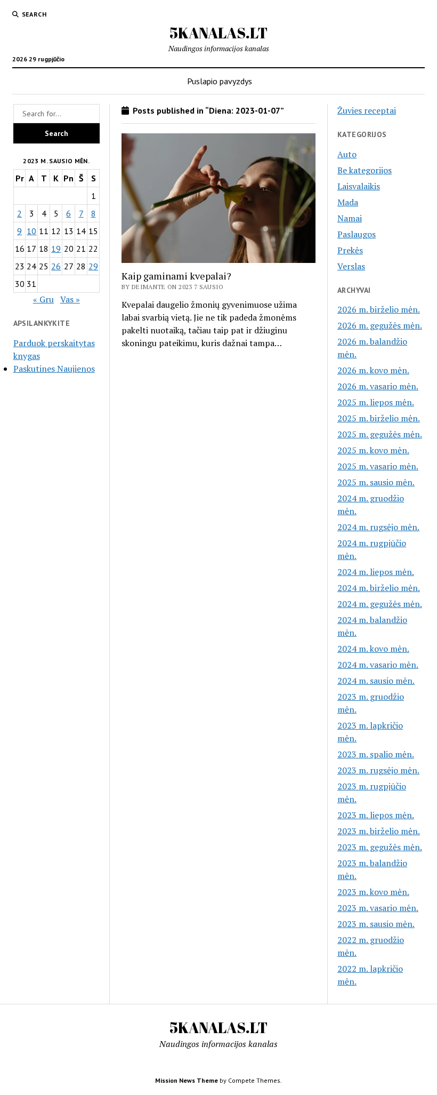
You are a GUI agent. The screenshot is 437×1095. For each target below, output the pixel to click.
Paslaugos (356, 234)
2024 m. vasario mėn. (377, 664)
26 (56, 266)
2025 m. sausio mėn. (376, 482)
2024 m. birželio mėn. (378, 588)
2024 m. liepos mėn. (375, 572)
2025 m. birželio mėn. (378, 418)
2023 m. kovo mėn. (373, 892)
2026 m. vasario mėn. (377, 386)
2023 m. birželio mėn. (378, 831)
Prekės (350, 250)
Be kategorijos (364, 170)
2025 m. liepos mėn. (375, 402)
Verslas (351, 266)
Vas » (70, 299)
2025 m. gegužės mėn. (379, 434)
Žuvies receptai (366, 110)
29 (93, 266)
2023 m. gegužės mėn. (379, 847)
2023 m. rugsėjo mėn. (378, 770)
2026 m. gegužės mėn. (379, 325)
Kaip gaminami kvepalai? (176, 275)
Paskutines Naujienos (54, 368)
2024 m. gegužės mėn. (379, 604)
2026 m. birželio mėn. (378, 309)
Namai (349, 218)
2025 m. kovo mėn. (373, 450)
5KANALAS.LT (218, 32)
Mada (347, 202)
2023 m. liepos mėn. (375, 815)
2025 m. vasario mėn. (377, 466)
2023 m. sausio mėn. (376, 924)
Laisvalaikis (358, 186)
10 (31, 231)
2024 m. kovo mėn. (373, 648)
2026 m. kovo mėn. (373, 370)
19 (56, 248)
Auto (347, 154)
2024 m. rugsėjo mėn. (378, 527)
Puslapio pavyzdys (219, 81)
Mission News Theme (186, 1080)
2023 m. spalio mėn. (375, 754)
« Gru (43, 299)
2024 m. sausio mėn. (376, 680)
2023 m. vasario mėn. (377, 908)
